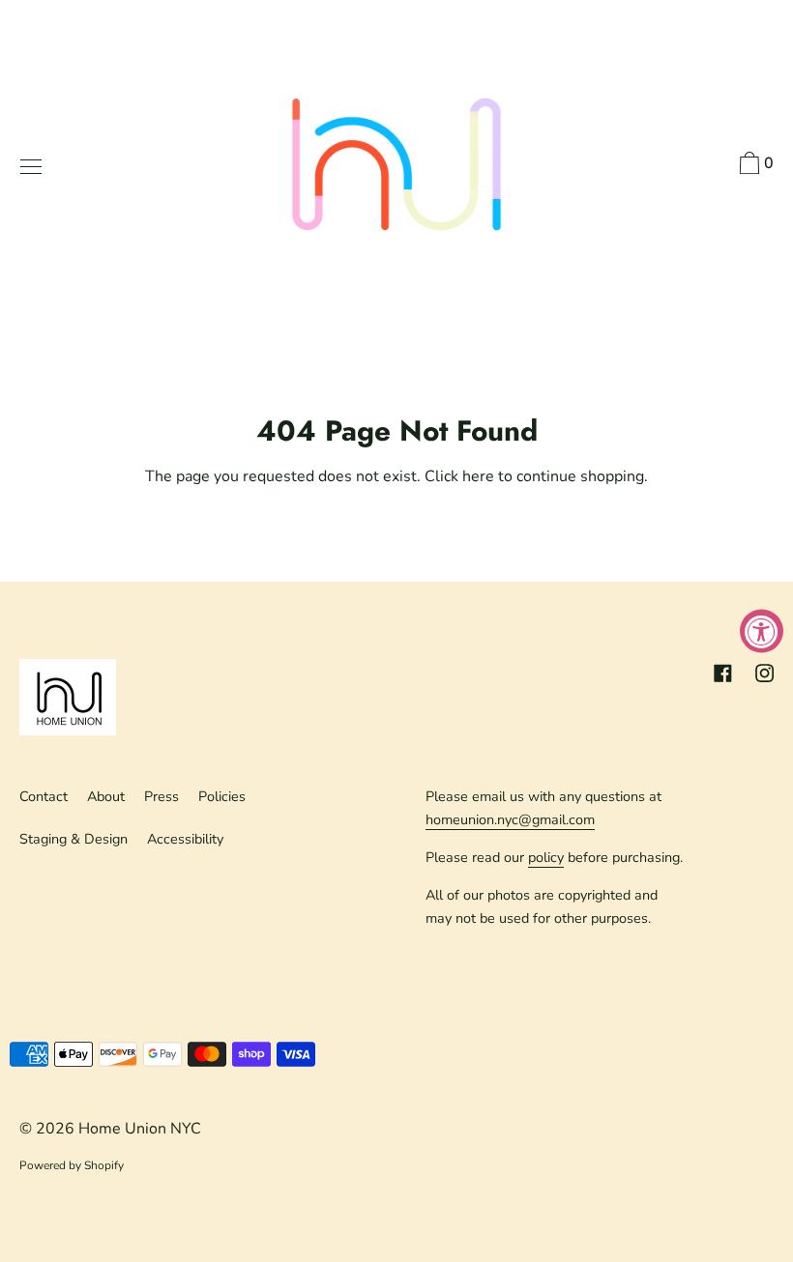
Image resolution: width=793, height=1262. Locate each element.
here (478, 476)
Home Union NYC (139, 1128)
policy (546, 857)
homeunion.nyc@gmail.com (510, 819)
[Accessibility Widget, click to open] (761, 631)
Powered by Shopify (71, 1165)
